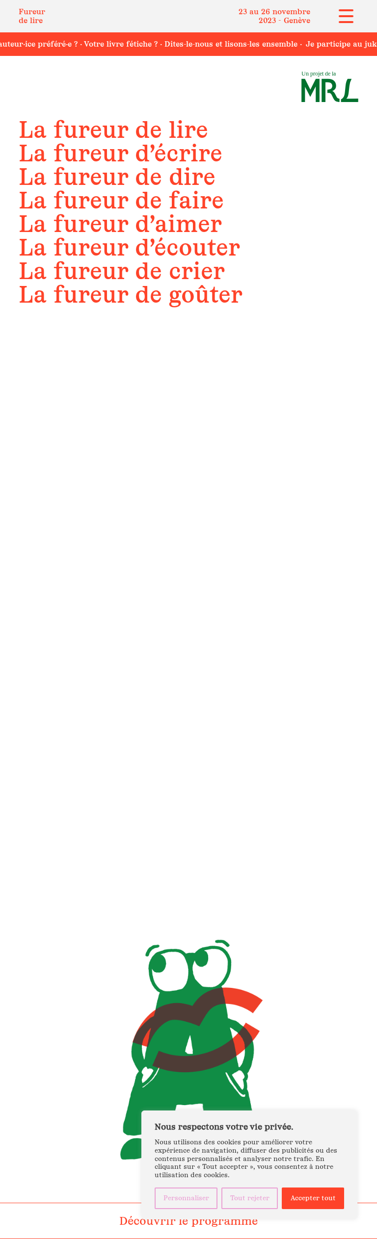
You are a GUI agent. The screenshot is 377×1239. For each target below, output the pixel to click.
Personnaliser (186, 1198)
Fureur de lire (32, 16)
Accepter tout (313, 1198)
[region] (249, 1164)
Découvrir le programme (188, 1220)
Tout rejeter (249, 1198)
